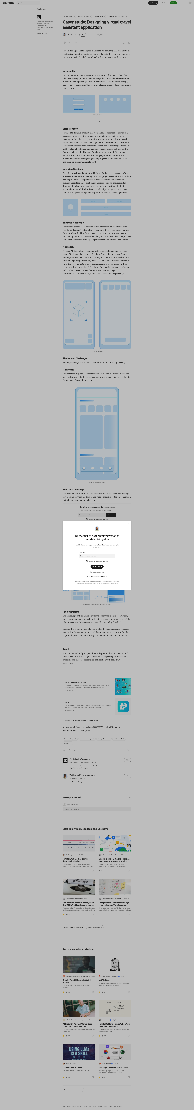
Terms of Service (105, 581)
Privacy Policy (115, 581)
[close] (128, 523)
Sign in (105, 576)
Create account (97, 567)
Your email (82, 552)
